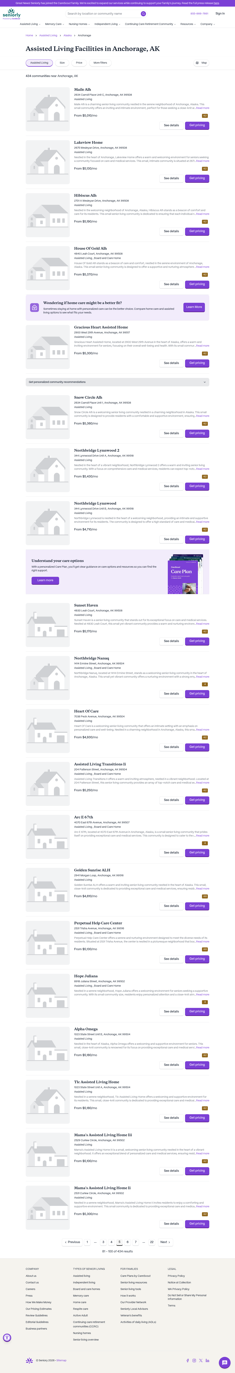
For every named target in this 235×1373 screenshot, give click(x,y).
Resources (186, 24)
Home (29, 35)
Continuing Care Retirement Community (149, 24)
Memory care (81, 1296)
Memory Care (53, 24)
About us (31, 1276)
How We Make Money (38, 1302)
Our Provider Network (133, 1302)
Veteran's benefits (131, 1315)
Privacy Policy (176, 1276)
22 (151, 1242)
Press (29, 1296)
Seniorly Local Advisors (134, 1309)
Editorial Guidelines (37, 1322)
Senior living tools (130, 1289)
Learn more (45, 580)
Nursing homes (82, 1333)
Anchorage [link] (84, 35)
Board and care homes (86, 1289)
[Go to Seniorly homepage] (29, 1360)
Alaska (68, 35)
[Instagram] (194, 1360)
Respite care (80, 1309)
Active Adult (80, 1315)
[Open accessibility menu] (7, 1338)
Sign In (220, 13)
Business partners (36, 1329)
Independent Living (106, 24)
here (216, 3)
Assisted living (81, 1276)
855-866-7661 (199, 13)
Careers (30, 1289)
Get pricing (197, 125)
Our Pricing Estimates (39, 1309)
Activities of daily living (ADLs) (138, 1322)
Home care (79, 1302)
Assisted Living (29, 24)
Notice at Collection (179, 1282)
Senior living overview (86, 1340)
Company (206, 24)
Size (62, 63)
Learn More (194, 307)
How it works (128, 1296)
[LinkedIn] (207, 1360)
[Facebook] (187, 1360)
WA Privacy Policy (178, 1289)
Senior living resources (133, 1282)
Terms (171, 1305)
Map (204, 63)
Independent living (84, 1282)
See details (171, 125)
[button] (143, 13)
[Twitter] (201, 1360)
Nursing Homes (78, 24)
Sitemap (61, 1360)
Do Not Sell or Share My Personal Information (187, 1297)
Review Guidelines (37, 1315)
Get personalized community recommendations (57, 382)
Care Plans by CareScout (135, 1276)
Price (79, 63)
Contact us (32, 1282)
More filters (100, 63)
